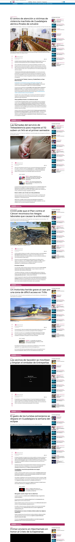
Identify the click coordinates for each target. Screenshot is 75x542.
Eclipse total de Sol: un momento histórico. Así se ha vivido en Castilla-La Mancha (34, 489)
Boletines (40, 3)
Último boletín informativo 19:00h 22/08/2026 (60, 251)
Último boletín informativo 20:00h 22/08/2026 (60, 59)
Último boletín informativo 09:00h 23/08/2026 (60, 25)
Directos (35, 1)
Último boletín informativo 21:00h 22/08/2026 (60, 54)
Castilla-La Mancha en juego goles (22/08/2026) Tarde (60, 46)
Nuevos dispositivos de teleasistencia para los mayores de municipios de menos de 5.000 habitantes (34, 178)
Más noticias (49, 3)
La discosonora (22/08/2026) (58, 35)
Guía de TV (39, 1)
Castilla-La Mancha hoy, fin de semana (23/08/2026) (60, 21)
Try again (30, 381)
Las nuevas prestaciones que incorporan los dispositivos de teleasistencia (34, 182)
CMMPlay (30, 1)
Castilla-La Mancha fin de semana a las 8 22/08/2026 (60, 65)
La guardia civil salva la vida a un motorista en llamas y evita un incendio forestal (34, 341)
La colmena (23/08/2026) (60, 29)
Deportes (44, 3)
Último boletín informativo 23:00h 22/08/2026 (60, 39)
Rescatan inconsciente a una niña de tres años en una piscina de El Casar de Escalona (60, 257)
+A (44, 59)
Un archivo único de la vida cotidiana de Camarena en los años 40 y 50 (60, 462)
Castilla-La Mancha (27, 3)
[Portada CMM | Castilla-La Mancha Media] (13, 2)
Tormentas (17, 0)
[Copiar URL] (30, 379)
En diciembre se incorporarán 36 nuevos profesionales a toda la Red (27, 82)
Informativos (34, 3)
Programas (44, 1)
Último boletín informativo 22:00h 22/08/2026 (60, 49)
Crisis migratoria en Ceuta (22, 0)
